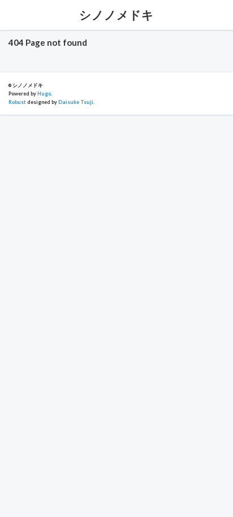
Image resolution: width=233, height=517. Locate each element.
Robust (17, 102)
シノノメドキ (116, 14)
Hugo (44, 93)
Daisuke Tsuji (75, 102)
